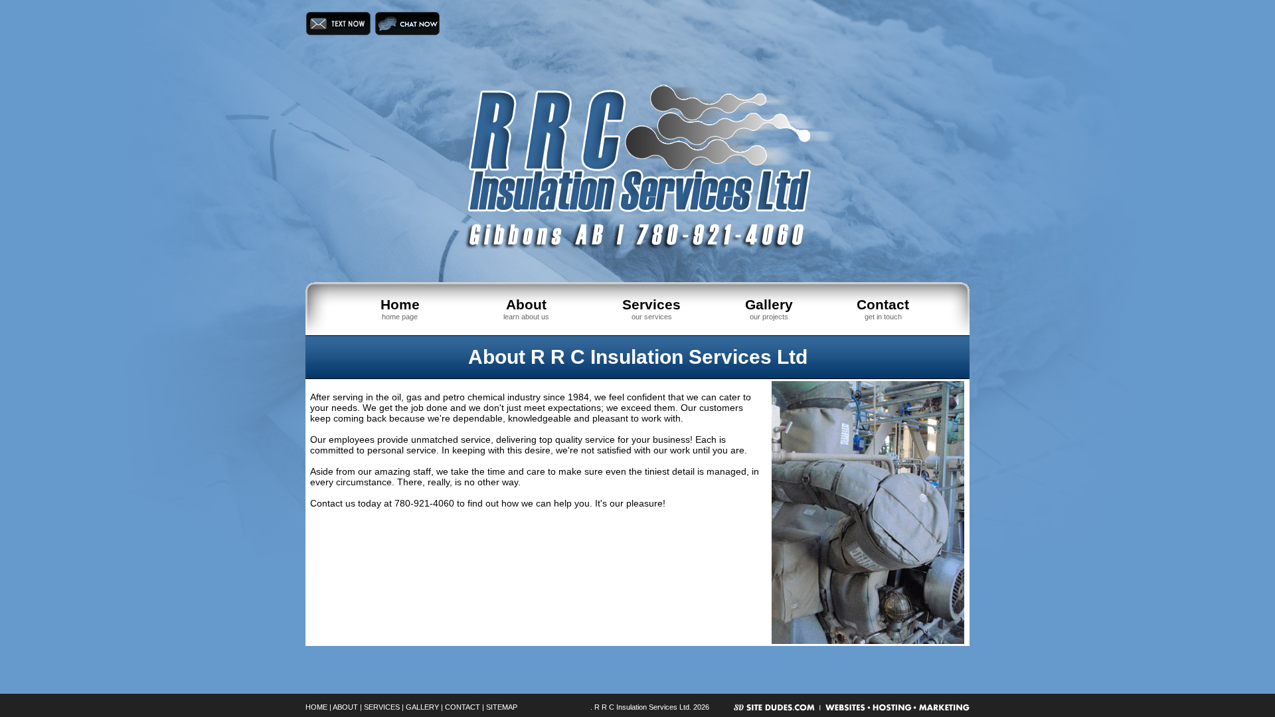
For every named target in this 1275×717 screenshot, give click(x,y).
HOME (316, 707)
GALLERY (422, 707)
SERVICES (382, 707)
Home (400, 304)
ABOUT (345, 707)
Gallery (769, 304)
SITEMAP (501, 707)
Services (651, 304)
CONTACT (462, 707)
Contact (883, 304)
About (526, 304)
